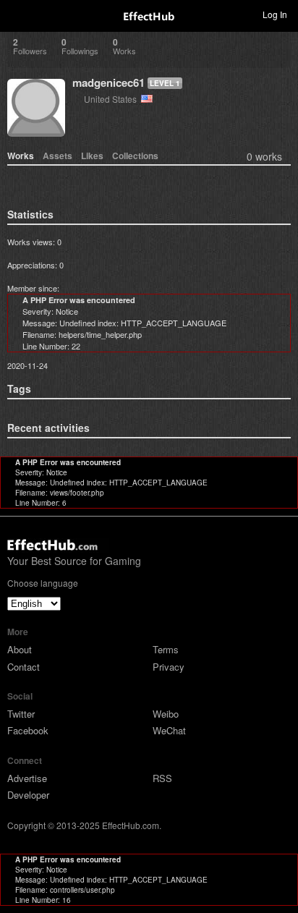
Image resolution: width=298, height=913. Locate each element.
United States (112, 99)
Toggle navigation (17, 13)
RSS (162, 778)
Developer (28, 795)
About (19, 649)
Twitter (21, 714)
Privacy (168, 667)
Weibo (166, 714)
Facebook (27, 730)
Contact (23, 667)
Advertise (27, 778)
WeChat (169, 730)
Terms (166, 649)
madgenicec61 (108, 82)
